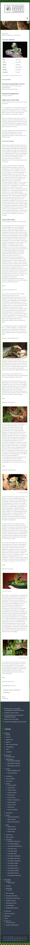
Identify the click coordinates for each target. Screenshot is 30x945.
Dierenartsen (11, 882)
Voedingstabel (10, 905)
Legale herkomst (11, 900)
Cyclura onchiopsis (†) (13, 800)
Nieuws (8, 734)
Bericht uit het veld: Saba (11, 719)
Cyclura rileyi (11, 807)
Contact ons (7, 921)
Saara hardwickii (12, 829)
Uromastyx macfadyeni (14, 856)
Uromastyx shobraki (13, 870)
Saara (7, 825)
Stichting (6, 733)
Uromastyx (9, 839)
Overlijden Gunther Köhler (11, 712)
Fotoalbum (9, 752)
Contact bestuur (10, 922)
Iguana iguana (12, 819)
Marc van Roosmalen (12, 744)
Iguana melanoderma (14, 822)
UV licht (10, 890)
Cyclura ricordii (11, 804)
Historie (8, 737)
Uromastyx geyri (12, 853)
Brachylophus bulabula (14, 763)
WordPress (23, 940)
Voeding (8, 886)
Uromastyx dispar (12, 851)
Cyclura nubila (11, 797)
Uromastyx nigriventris (14, 858)
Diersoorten (7, 755)
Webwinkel (7, 916)
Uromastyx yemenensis (14, 875)
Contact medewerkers (12, 925)
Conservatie (7, 911)
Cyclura (8, 783)
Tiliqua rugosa (10, 837)
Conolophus (9, 776)
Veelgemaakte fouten (12, 908)
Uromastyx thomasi (13, 873)
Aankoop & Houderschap (13, 898)
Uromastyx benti (12, 848)
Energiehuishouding (11, 895)
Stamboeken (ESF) (11, 903)
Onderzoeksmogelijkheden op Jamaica (15, 721)
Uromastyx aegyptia (13, 843)
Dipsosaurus (9, 813)
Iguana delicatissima (13, 817)
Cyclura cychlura (12, 792)
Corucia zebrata (10, 778)
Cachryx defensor (12, 773)
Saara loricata (11, 831)
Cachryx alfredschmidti (14, 770)
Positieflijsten (9, 747)
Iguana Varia (9, 739)
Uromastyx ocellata (13, 863)
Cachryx (8, 769)
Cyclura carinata (12, 785)
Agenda (8, 742)
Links (7, 749)
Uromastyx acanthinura (14, 841)
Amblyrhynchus (10, 756)
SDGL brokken (10, 893)
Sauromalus (9, 834)
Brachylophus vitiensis (14, 765)
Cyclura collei (11, 787)
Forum (6, 918)
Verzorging (7, 879)
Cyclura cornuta (12, 790)
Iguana (8, 815)
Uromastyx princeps (13, 868)
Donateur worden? (9, 913)
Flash (26, 938)
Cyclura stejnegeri (12, 809)
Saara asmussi (11, 826)
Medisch (8, 881)
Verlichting (9, 888)
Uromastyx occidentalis (14, 861)
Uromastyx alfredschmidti (15, 846)
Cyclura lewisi (11, 795)
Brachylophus (9, 759)
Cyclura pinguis (12, 802)
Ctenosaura (9, 781)
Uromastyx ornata (12, 865)
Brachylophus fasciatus (14, 761)
